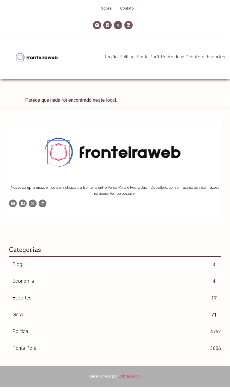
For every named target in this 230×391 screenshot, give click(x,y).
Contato (127, 8)
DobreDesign (130, 376)
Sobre (106, 8)
